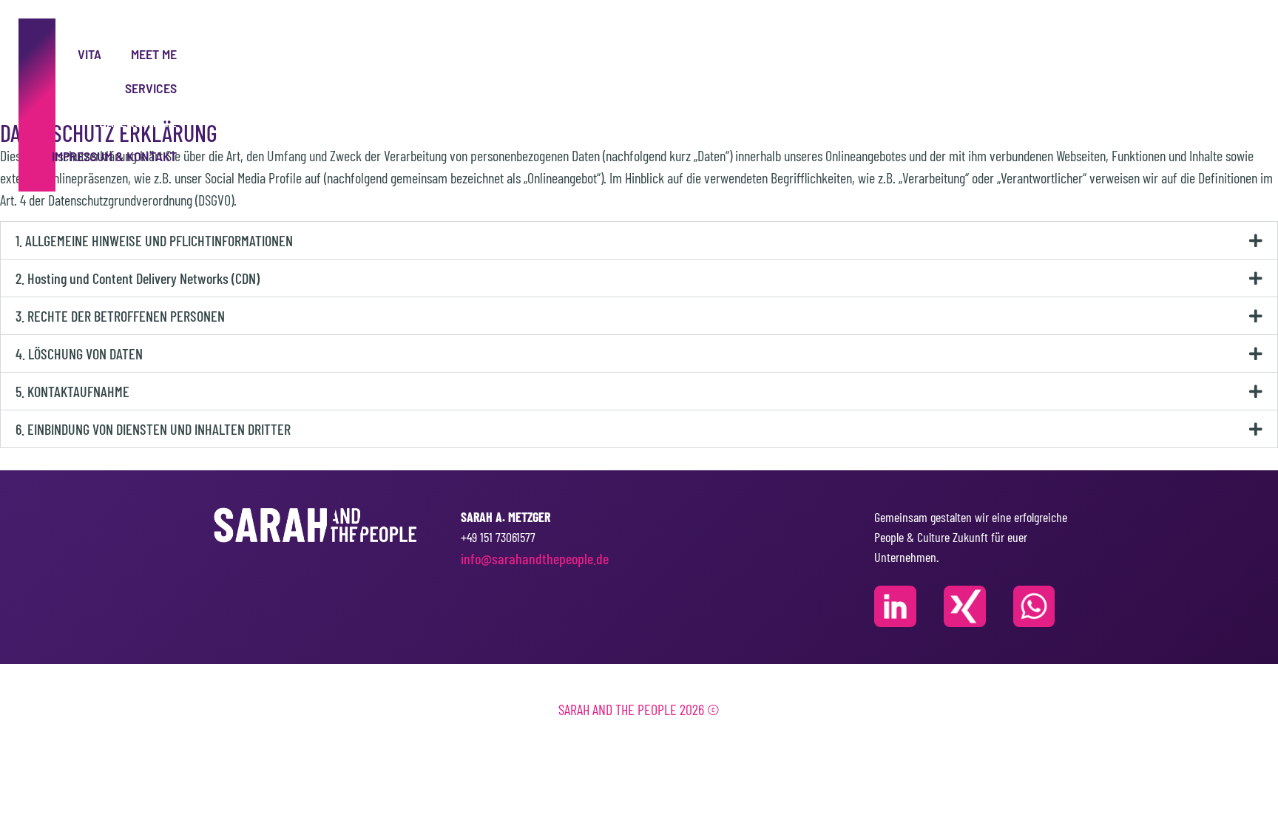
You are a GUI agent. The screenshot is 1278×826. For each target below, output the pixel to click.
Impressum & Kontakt (114, 156)
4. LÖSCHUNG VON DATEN (79, 353)
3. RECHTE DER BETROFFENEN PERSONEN (120, 316)
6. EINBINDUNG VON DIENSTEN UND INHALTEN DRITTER (153, 429)
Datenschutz (138, 122)
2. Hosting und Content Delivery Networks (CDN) (138, 278)
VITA (89, 54)
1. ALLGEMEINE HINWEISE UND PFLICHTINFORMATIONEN (154, 240)
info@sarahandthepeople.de (535, 558)
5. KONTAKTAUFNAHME (72, 391)
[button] (639, 240)
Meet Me (154, 54)
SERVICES (151, 88)
